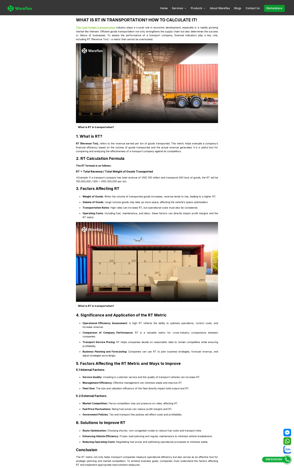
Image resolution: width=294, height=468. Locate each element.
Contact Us (253, 8)
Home (164, 8)
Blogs (237, 8)
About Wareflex (220, 8)
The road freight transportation (95, 27)
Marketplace (274, 8)
